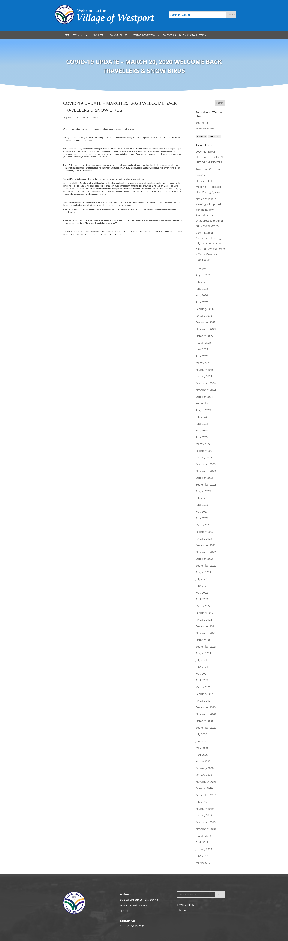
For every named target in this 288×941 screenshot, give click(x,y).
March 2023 (203, 525)
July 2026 (201, 282)
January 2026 (204, 315)
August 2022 (203, 572)
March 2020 (203, 761)
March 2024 (203, 444)
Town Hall (79, 35)
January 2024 (204, 457)
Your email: (203, 122)
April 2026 (202, 302)
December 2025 (206, 322)
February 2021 (205, 694)
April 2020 (202, 754)
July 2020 (201, 734)
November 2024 (206, 390)
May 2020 (202, 748)
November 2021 (206, 633)
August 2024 (203, 410)
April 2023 (202, 518)
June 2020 (202, 741)
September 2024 (206, 403)
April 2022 (202, 599)
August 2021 (203, 653)
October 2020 (204, 721)
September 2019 (206, 795)
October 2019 (204, 788)
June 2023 (202, 505)
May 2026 (202, 295)
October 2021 (204, 640)
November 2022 (206, 552)
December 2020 (206, 707)
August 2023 (203, 491)
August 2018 (203, 835)
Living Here (97, 35)
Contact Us (169, 35)
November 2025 (206, 329)
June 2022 (202, 586)
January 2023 (204, 538)
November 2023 (206, 471)
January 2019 (204, 815)
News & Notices (91, 117)
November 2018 (206, 829)
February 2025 (205, 369)
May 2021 (202, 673)
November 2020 (206, 714)
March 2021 (203, 687)
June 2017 (202, 856)
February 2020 (205, 768)
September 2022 (206, 565)
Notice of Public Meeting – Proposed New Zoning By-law (208, 186)
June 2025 (202, 349)
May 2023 (202, 511)
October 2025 (204, 336)
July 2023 (201, 498)
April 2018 (202, 842)
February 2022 (205, 613)
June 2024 (202, 423)
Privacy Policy (185, 904)
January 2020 (204, 775)
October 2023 (204, 478)
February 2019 (205, 808)
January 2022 (204, 619)
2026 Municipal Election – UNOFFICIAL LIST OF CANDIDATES (210, 157)
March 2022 (203, 606)
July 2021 (201, 660)
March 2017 (203, 862)
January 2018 (204, 849)
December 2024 (206, 383)
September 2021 (206, 646)
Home (66, 35)
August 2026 (203, 275)
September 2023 (206, 484)
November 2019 (206, 781)
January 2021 (204, 700)
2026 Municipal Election (192, 35)
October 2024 (204, 396)
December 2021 (206, 626)
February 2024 (205, 450)
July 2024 (201, 417)
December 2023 (206, 464)
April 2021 (202, 680)
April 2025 (202, 356)
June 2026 (202, 288)
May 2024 (202, 430)
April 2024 (202, 437)
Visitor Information (144, 35)
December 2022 (206, 545)
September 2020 (206, 727)
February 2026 (205, 309)
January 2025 (204, 376)
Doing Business (118, 35)
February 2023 (205, 532)
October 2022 (204, 559)
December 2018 (206, 822)
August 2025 (203, 342)
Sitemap (182, 910)
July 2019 (201, 802)
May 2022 (202, 592)
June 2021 (202, 667)
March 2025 (203, 363)
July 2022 (201, 579)
